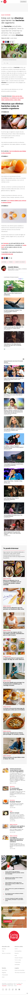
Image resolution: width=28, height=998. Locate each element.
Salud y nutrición (5, 14)
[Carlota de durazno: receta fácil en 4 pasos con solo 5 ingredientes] (5, 770)
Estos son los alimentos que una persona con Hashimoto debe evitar (13, 608)
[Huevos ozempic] (5, 813)
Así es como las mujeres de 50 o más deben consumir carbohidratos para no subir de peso (13, 633)
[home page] (5, 1)
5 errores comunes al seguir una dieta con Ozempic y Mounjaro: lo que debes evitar (14, 899)
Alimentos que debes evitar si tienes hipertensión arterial (13, 878)
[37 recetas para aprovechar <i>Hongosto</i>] (5, 788)
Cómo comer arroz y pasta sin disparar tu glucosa (14, 889)
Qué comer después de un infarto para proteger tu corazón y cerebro (13, 733)
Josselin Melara (13, 38)
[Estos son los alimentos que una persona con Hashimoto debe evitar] (14, 596)
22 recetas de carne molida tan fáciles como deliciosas (14, 894)
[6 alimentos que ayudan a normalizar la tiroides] (5, 826)
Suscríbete (23, 1)
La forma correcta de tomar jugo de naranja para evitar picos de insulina (14, 709)
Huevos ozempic (14, 813)
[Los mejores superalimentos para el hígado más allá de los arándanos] (5, 837)
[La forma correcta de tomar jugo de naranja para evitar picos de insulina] (14, 697)
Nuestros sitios (19, 946)
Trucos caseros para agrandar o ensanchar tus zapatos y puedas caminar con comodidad (14, 872)
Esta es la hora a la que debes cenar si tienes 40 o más (14, 758)
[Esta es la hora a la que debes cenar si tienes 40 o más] (14, 746)
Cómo (11, 811)
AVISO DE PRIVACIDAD (12, 925)
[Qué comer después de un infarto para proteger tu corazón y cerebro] (14, 721)
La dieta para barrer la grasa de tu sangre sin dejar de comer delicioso (13, 658)
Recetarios (12, 786)
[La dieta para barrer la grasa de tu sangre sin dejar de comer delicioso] (14, 646)
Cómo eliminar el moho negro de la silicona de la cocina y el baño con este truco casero (14, 883)
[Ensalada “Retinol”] (5, 802)
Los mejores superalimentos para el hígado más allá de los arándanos (16, 839)
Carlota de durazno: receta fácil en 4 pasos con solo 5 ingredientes (17, 770)
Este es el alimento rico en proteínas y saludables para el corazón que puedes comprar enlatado (12, 582)
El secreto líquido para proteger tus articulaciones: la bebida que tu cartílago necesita (13, 684)
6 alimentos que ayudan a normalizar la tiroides (17, 826)
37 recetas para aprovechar (16, 788)
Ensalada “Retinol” (15, 801)
